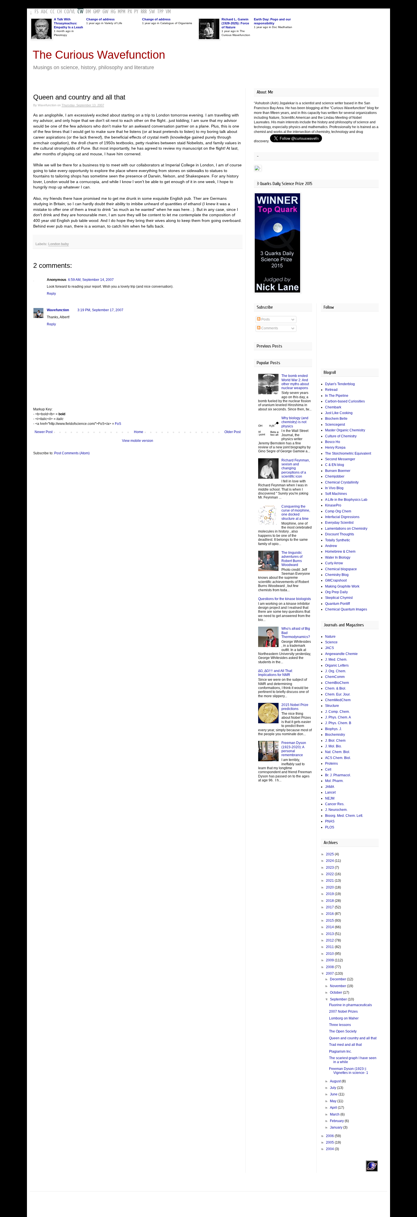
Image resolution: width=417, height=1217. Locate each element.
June (334, 1094)
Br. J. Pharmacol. (338, 775)
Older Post (232, 432)
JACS (329, 648)
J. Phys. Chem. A (338, 717)
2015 (330, 921)
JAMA (329, 787)
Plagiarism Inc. (340, 1051)
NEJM (329, 798)
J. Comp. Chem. (337, 712)
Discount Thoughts (339, 534)
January (336, 1127)
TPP (160, 11)
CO (66, 11)
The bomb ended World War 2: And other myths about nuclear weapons (295, 382)
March (335, 1114)
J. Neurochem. (336, 810)
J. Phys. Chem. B (338, 723)
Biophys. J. (333, 729)
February (337, 1121)
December (338, 979)
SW (152, 11)
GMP (96, 11)
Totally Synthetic (337, 540)
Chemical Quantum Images (346, 609)
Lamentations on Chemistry (346, 529)
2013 (330, 934)
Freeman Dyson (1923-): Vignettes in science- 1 (348, 1071)
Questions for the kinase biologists (284, 599)
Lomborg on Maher (344, 1018)
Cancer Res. (334, 804)
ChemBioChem (337, 683)
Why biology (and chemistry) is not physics (294, 422)
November (338, 986)
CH (59, 11)
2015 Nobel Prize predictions (294, 707)
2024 (330, 861)
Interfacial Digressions (342, 517)
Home (138, 432)
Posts (265, 319)
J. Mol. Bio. (333, 746)
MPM (121, 11)
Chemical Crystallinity (342, 482)
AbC (44, 11)
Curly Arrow (334, 563)
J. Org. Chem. (335, 671)
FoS (118, 424)
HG (113, 11)
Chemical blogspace (341, 569)
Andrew (331, 546)
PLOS (329, 827)
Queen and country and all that (352, 1038)
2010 (330, 954)
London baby (58, 244)
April (334, 1108)
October (336, 993)
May (333, 1101)
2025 (330, 854)
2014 (330, 927)
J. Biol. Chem (335, 741)
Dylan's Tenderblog (340, 384)
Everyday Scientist (339, 523)
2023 (330, 868)
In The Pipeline (336, 396)
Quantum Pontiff (337, 604)
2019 (330, 894)
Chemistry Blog (337, 575)
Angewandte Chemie (341, 654)
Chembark (333, 407)
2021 (330, 881)
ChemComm (335, 677)
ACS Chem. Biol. (338, 758)
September (339, 999)
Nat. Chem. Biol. (337, 752)
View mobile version (137, 441)
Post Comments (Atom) (72, 453)
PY (136, 11)
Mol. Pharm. (334, 781)
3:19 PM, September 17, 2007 (100, 310)
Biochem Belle (336, 419)
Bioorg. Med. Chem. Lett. (344, 816)
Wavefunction (58, 310)
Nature (330, 637)
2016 (330, 914)
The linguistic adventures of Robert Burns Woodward (291, 559)
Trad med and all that (345, 1045)
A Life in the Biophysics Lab (346, 500)
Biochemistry (335, 735)
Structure (332, 706)
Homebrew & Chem (340, 552)
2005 (330, 1142)
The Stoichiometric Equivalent (348, 453)
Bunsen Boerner (337, 471)
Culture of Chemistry (341, 436)
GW (105, 11)
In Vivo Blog (334, 488)
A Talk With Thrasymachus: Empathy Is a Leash (68, 23)
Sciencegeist (335, 425)
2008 (330, 967)
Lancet (330, 792)
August (336, 1081)
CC (52, 11)
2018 (330, 901)
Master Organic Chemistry (345, 430)
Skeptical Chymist (339, 598)
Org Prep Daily (336, 592)
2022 (330, 874)
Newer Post (43, 432)
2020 (330, 887)
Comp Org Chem (338, 511)
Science (331, 642)
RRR (144, 11)
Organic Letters (337, 665)
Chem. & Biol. (335, 688)
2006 (330, 1136)
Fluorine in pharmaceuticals (350, 1005)
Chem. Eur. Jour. (337, 694)
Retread (331, 390)
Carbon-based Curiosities (345, 401)
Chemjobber (334, 476)
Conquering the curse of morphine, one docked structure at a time (295, 512)
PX (130, 11)
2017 (330, 907)
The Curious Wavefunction (99, 54)
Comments (269, 328)
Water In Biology (337, 557)
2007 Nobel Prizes (343, 1012)
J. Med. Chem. (336, 659)
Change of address (100, 19)
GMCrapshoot (336, 580)
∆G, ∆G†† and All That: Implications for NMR (275, 673)
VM (168, 11)
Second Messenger (340, 459)
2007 (330, 974)
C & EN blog (334, 465)
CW (80, 11)
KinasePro (333, 505)
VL (73, 11)
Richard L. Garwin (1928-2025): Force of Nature (235, 23)
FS (37, 11)
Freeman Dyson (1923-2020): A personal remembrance (293, 749)
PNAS (329, 821)
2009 (330, 960)
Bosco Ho (332, 442)
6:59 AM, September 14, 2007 (91, 280)
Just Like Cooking (339, 413)
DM (88, 11)
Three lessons (340, 1025)
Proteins (331, 764)
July (333, 1088)
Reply (51, 294)
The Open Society (343, 1031)
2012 (330, 940)
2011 (330, 947)
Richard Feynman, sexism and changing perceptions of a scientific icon (295, 468)
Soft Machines (336, 494)
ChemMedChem (338, 700)
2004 (330, 1149)
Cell (328, 769)
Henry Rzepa (335, 448)
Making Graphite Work (342, 586)
